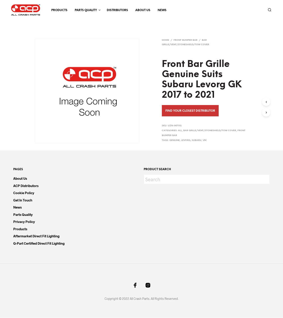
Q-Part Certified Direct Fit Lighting (39, 243)
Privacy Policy (24, 222)
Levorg (185, 140)
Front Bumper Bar (185, 40)
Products (59, 10)
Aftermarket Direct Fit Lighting (36, 236)
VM (205, 140)
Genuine (174, 140)
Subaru (196, 140)
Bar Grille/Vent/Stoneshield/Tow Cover (209, 130)
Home (165, 40)
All (180, 130)
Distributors (117, 10)
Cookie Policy (23, 193)
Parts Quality (86, 10)
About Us (142, 10)
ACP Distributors (25, 186)
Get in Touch (22, 200)
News (162, 10)
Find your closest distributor (190, 110)
